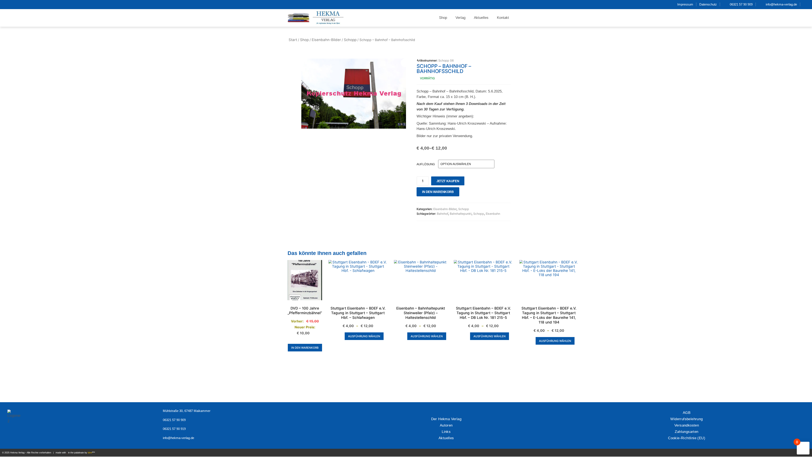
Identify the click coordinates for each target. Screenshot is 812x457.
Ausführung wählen (364, 336)
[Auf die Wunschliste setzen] (463, 192)
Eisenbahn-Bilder (326, 40)
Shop (443, 18)
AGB (686, 413)
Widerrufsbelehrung (686, 419)
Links (446, 432)
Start (293, 40)
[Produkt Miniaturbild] (409, 63)
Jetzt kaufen (447, 181)
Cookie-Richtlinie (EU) (686, 438)
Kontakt (503, 18)
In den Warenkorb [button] (305, 347)
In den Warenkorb (438, 192)
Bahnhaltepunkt (461, 213)
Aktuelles (481, 18)
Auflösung (426, 164)
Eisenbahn (493, 213)
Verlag (460, 18)
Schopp (350, 40)
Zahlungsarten (686, 432)
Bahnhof (442, 213)
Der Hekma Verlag (446, 419)
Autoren (446, 425)
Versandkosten (686, 425)
